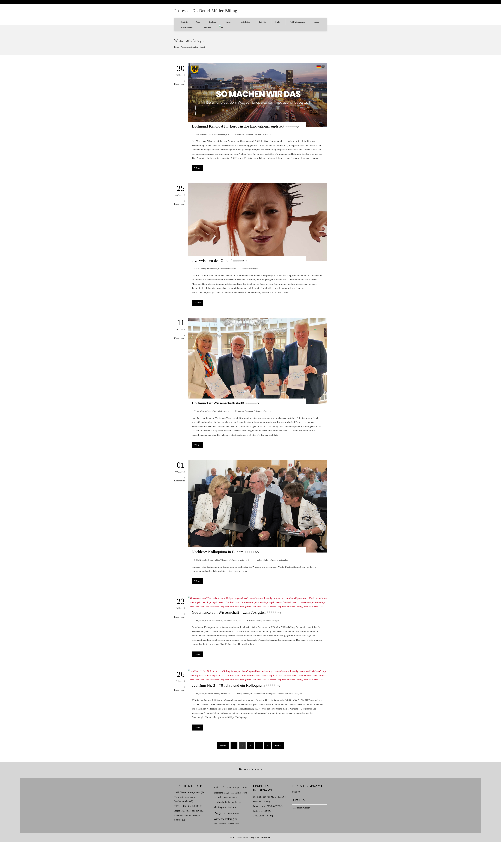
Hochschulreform (263, 560)
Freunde (246, 693)
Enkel (238, 792)
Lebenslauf (207, 27)
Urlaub (236, 814)
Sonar (229, 813)
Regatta (219, 813)
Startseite (184, 22)
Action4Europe (232, 787)
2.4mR (219, 787)
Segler (277, 22)
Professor (213, 22)
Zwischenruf (233, 823)
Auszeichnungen (187, 27)
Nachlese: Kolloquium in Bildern (225, 552)
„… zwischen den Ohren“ (219, 260)
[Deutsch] (221, 27)
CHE (196, 560)
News (198, 22)
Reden (316, 22)
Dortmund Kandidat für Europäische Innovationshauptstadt (245, 126)
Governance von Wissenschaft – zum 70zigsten (236, 612)
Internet (238, 802)
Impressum (256, 769)
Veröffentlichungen (297, 22)
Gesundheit (227, 797)
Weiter (197, 168)
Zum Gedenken (220, 824)
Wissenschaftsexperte (220, 134)
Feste (239, 693)
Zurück (223, 745)
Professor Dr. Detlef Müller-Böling (205, 10)
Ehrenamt (218, 792)
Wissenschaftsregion (262, 134)
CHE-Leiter (245, 22)
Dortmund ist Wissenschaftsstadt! (225, 403)
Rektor (228, 22)
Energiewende (229, 793)
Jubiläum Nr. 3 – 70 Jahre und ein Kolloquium (236, 685)
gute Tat (234, 797)
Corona (244, 787)
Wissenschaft (205, 134)
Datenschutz (245, 769)
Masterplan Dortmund (244, 134)
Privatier (262, 22)
